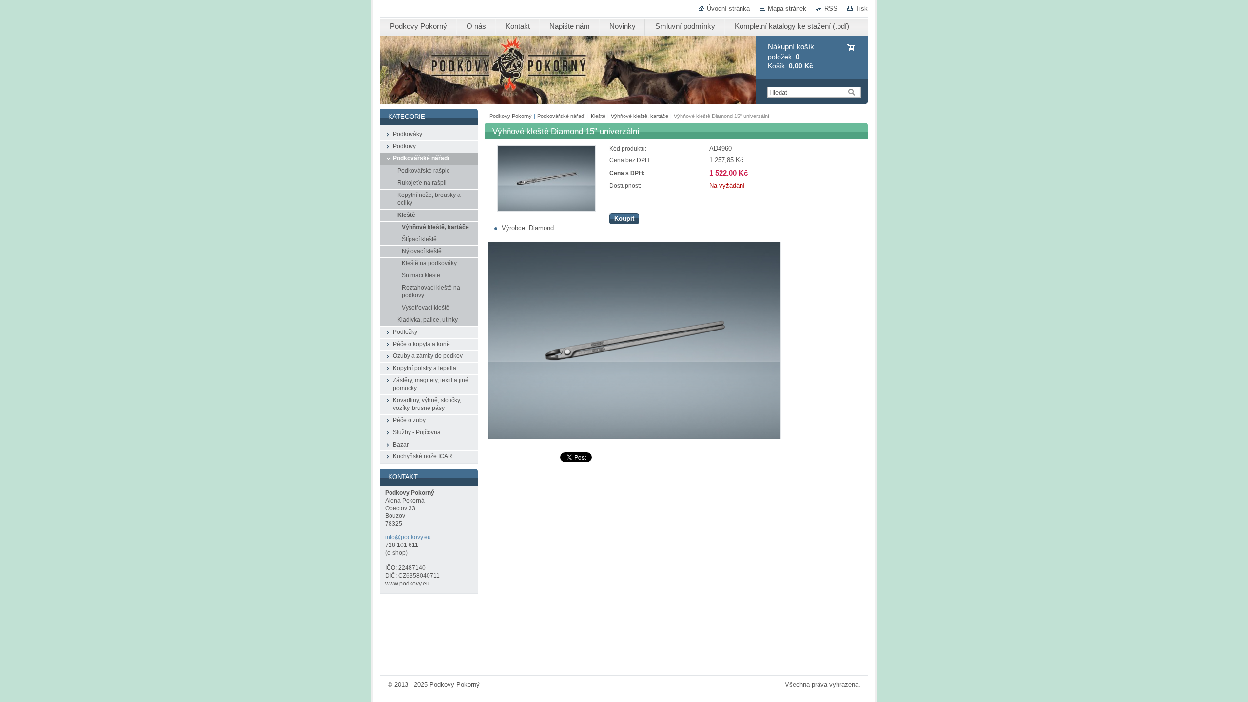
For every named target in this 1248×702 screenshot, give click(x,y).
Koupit (624, 218)
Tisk (862, 8)
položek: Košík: (791, 56)
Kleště (598, 116)
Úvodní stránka (728, 8)
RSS (831, 8)
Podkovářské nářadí (561, 116)
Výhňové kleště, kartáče (639, 116)
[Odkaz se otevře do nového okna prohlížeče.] (546, 209)
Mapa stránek (787, 8)
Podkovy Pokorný (510, 116)
